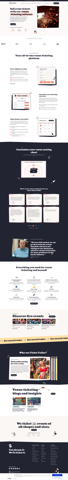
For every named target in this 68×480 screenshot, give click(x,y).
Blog (42, 459)
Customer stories (16, 406)
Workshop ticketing (53, 461)
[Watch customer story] (14, 255)
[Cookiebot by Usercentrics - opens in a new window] (9, 478)
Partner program (43, 453)
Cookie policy (34, 456)
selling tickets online (15, 73)
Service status (43, 461)
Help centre (43, 451)
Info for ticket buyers (35, 458)
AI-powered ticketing (54, 464)
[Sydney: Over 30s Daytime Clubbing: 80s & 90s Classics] (34, 321)
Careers (33, 448)
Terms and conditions (35, 451)
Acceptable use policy (35, 454)
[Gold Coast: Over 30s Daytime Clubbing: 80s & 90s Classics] (48, 321)
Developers (43, 456)
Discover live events (53, 451)
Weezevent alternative (54, 458)
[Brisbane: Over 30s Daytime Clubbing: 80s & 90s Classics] (19, 321)
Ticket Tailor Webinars (54, 446)
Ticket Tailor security (35, 461)
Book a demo (43, 448)
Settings (15, 478)
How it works (23, 3)
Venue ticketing (53, 459)
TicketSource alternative (54, 456)
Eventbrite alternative (54, 453)
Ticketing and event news (54, 448)
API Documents (43, 458)
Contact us (43, 446)
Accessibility (43, 454)
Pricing (35, 3)
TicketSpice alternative (54, 454)
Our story (33, 446)
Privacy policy (34, 453)
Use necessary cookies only (57, 477)
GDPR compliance (34, 459)
